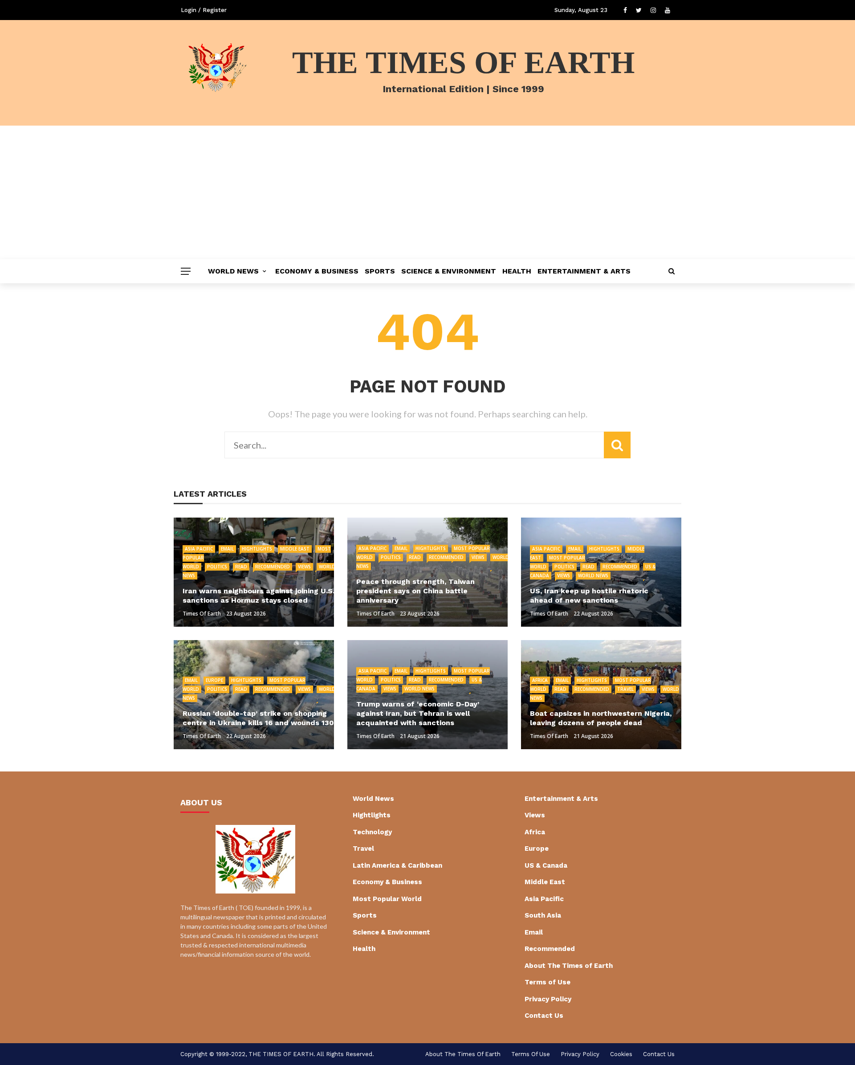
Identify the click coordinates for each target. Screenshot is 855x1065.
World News (233, 271)
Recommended (272, 566)
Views (304, 566)
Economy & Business (316, 271)
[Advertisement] (427, 192)
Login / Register (204, 10)
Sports (380, 271)
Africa (540, 680)
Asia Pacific (199, 549)
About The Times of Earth (569, 966)
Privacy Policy (548, 999)
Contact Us (544, 1016)
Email (227, 549)
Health (516, 271)
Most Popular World (387, 899)
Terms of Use (547, 982)
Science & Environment (448, 271)
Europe (214, 680)
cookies (621, 1054)
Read (241, 566)
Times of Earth (202, 613)
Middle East (294, 549)
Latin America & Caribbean (397, 865)
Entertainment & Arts (584, 271)
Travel (625, 689)
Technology (372, 832)
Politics (217, 566)
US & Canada (546, 865)
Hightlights (257, 549)
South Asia (543, 915)
